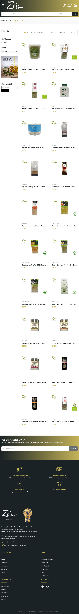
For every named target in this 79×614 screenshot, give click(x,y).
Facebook (42, 586)
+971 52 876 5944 (9, 545)
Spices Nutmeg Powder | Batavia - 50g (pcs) (34, 187)
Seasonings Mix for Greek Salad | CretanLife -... (64, 265)
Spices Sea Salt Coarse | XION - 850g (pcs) (64, 108)
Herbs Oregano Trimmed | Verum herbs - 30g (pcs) (34, 108)
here (23, 492)
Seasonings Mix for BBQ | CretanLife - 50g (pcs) (34, 265)
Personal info (5, 586)
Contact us (4, 566)
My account (44, 576)
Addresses (4, 596)
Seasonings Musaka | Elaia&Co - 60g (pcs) (64, 382)
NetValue (58, 611)
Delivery (3, 559)
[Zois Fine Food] (9, 67)
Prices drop (44, 563)
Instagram (47, 586)
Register (69, 4)
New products (45, 566)
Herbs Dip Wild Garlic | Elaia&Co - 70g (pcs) (64, 343)
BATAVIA (54, 145)
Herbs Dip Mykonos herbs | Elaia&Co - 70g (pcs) (34, 382)
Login (42, 572)
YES (5, 42)
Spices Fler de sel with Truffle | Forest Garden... (34, 148)
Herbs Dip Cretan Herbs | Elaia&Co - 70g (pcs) (34, 343)
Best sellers (44, 569)
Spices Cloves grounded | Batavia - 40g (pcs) (64, 187)
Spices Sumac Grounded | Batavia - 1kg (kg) (64, 148)
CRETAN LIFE (55, 223)
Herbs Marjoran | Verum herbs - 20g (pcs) (64, 421)
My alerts (4, 599)
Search (5, 90)
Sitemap (4, 569)
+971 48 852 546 (21, 545)
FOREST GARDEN (26, 145)
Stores (3, 572)
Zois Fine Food (32, 611)
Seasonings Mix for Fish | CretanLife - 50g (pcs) (34, 304)
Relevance (66, 32)
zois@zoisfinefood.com (11, 542)
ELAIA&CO (25, 340)
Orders (3, 589)
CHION (53, 106)
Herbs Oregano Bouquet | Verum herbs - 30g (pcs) (64, 69)
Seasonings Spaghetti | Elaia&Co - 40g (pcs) (34, 421)
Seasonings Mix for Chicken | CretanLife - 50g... (64, 226)
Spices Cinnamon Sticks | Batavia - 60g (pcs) (34, 226)
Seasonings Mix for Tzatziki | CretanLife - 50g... (64, 304)
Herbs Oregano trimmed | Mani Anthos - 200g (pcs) (34, 69)
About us (4, 563)
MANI (23, 67)
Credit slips (4, 593)
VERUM (54, 67)
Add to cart (34, 430)
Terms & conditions (47, 559)
